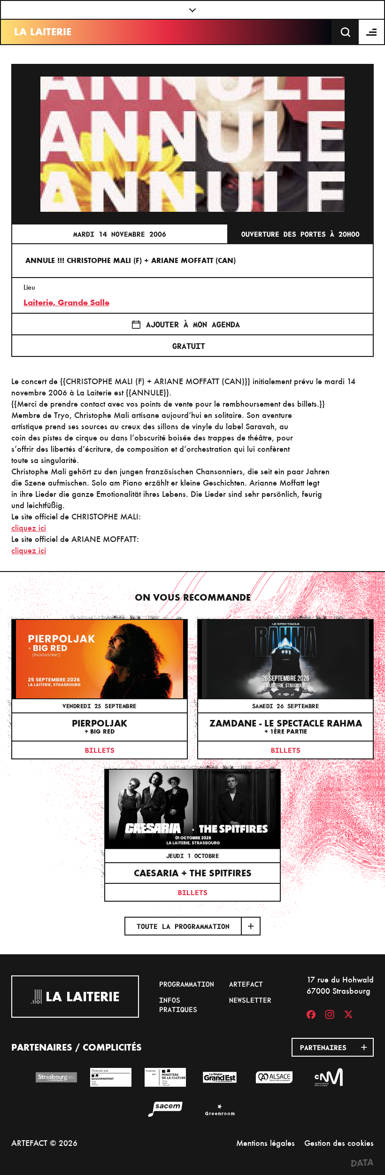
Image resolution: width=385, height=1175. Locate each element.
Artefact (246, 984)
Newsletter (250, 1000)
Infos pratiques (178, 1004)
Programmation (186, 984)
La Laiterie (42, 31)
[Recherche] (345, 32)
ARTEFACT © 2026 (44, 1143)
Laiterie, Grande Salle (66, 302)
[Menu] (372, 32)
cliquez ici (28, 528)
